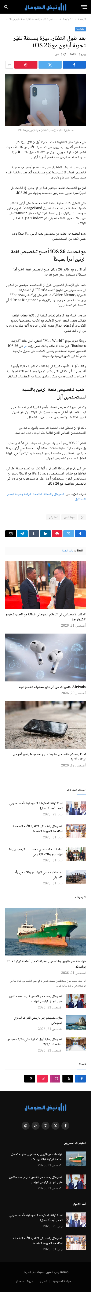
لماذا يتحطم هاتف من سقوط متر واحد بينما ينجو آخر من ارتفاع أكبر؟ (49, 757)
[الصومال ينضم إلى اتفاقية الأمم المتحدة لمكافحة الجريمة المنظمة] (76, 831)
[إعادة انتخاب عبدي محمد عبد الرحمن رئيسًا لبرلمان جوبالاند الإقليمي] (76, 854)
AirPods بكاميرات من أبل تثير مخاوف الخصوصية (52, 687)
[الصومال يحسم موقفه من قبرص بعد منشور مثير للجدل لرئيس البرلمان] (76, 1001)
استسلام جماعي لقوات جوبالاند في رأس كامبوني (37, 875)
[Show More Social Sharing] (9, 65)
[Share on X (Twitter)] (50, 65)
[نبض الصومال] (45, 7)
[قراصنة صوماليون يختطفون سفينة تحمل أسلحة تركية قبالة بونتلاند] (45, 931)
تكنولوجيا (80, 29)
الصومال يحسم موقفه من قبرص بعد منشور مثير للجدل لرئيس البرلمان (35, 999)
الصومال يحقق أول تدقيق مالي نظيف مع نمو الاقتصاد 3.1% (34, 1042)
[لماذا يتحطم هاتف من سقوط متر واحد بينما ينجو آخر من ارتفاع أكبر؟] (45, 725)
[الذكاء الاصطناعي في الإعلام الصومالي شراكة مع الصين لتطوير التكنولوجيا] (45, 585)
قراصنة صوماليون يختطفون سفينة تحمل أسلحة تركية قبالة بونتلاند (46, 964)
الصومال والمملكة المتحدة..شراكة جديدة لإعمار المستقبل (46, 496)
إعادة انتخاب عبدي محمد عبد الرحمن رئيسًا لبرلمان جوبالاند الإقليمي (35, 852)
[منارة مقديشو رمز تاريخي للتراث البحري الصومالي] (76, 1022)
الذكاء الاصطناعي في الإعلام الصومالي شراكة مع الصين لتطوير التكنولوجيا (46, 617)
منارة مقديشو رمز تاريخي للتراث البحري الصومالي (38, 1020)
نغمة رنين (53, 517)
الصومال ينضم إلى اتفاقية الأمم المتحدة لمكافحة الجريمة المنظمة (37, 829)
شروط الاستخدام (24, 1281)
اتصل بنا (43, 1281)
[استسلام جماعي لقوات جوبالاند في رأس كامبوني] (76, 877)
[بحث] (6, 7)
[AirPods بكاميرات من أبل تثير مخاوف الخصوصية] (45, 657)
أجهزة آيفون (69, 517)
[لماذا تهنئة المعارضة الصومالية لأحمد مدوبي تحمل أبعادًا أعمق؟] (76, 808)
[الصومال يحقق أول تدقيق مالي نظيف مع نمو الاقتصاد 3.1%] (76, 1044)
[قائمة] (84, 7)
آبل (26, 346)
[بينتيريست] (25, 65)
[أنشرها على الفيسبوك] (74, 65)
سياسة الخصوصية (61, 1281)
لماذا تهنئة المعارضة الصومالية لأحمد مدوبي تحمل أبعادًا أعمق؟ (35, 806)
